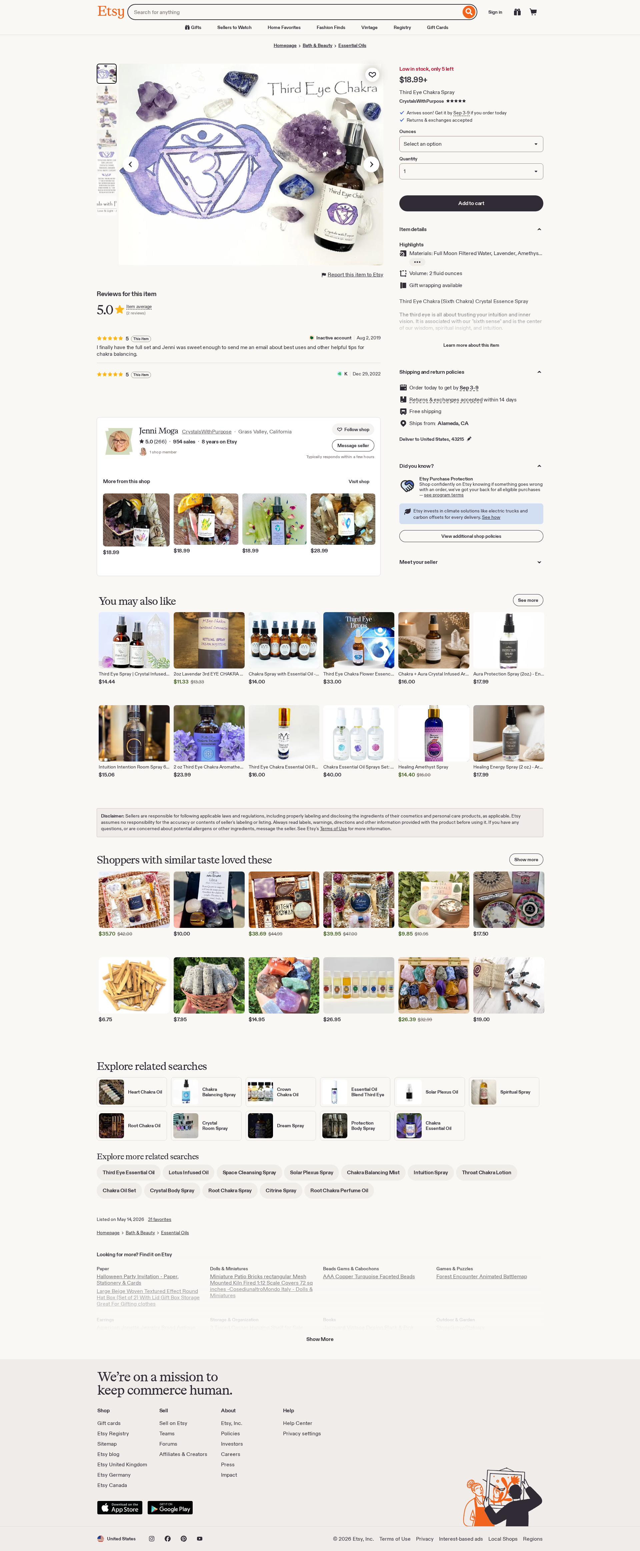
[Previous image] (131, 164)
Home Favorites (284, 27)
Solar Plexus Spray (314, 1175)
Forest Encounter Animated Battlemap (481, 1276)
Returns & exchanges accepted (446, 399)
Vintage (369, 27)
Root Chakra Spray (233, 1193)
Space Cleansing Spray (252, 1175)
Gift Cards (437, 27)
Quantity (408, 158)
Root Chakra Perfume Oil (342, 1193)
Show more (526, 859)
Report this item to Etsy (355, 274)
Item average (139, 306)
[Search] (469, 12)
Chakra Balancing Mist (376, 1175)
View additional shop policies (471, 536)
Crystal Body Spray (175, 1193)
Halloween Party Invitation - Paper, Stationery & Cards (138, 1279)
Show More (320, 1339)
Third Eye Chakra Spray (426, 92)
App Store (119, 1507)
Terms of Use (333, 828)
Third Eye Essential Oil (132, 1175)
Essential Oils (352, 45)
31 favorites (159, 1219)
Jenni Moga (158, 430)
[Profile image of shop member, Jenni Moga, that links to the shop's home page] (143, 452)
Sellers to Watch (234, 27)
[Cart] (533, 12)
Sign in (495, 12)
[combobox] (294, 12)
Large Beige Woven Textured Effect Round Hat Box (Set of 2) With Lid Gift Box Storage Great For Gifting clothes (148, 1297)
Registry (402, 27)
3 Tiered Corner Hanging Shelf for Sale (256, 1327)
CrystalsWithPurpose (421, 101)
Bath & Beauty (317, 45)
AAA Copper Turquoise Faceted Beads (369, 1276)
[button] (353, 445)
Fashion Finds (331, 27)
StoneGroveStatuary (460, 1327)
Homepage (285, 45)
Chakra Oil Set (122, 1193)
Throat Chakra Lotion (489, 1175)
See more (528, 600)
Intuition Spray (434, 1175)
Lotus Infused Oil (191, 1175)
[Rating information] (141, 441)
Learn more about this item (471, 345)
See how (491, 517)
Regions (533, 1539)
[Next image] (371, 164)
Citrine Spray (284, 1193)
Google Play (170, 1507)
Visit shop (359, 481)
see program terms (444, 494)
